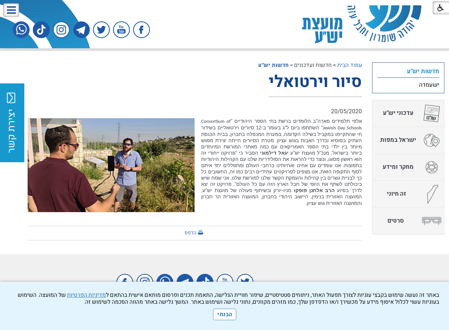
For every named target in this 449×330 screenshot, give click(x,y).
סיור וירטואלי (315, 82)
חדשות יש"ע (273, 65)
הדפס (190, 232)
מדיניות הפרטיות (86, 295)
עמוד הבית (349, 65)
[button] (11, 10)
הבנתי (224, 314)
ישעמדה (429, 84)
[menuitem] (408, 71)
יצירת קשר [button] (11, 131)
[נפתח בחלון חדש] (141, 29)
